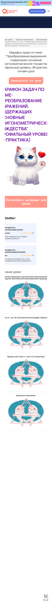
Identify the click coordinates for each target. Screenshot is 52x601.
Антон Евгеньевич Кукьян (13, 229)
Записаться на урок (37, 11)
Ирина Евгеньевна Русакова (14, 252)
